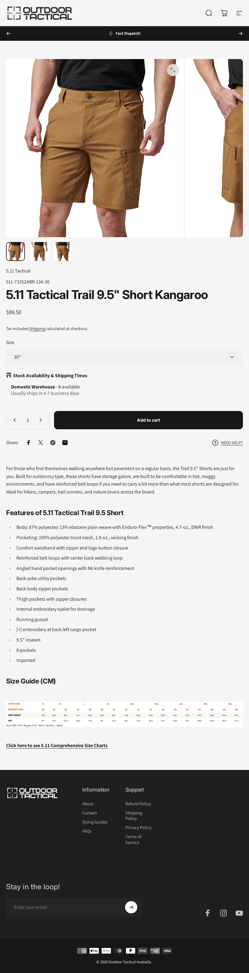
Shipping (37, 328)
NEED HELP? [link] (232, 442)
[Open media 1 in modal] (173, 70)
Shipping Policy (133, 815)
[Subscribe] (131, 907)
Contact (89, 813)
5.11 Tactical (18, 271)
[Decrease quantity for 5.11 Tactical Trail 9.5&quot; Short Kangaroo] (13, 420)
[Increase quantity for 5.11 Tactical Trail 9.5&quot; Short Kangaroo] (42, 420)
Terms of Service (133, 839)
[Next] (240, 33)
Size (10, 342)
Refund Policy (138, 803)
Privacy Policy (138, 827)
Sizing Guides (94, 822)
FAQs (86, 831)
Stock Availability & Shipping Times (50, 375)
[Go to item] (15, 251)
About (88, 803)
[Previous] (8, 33)
